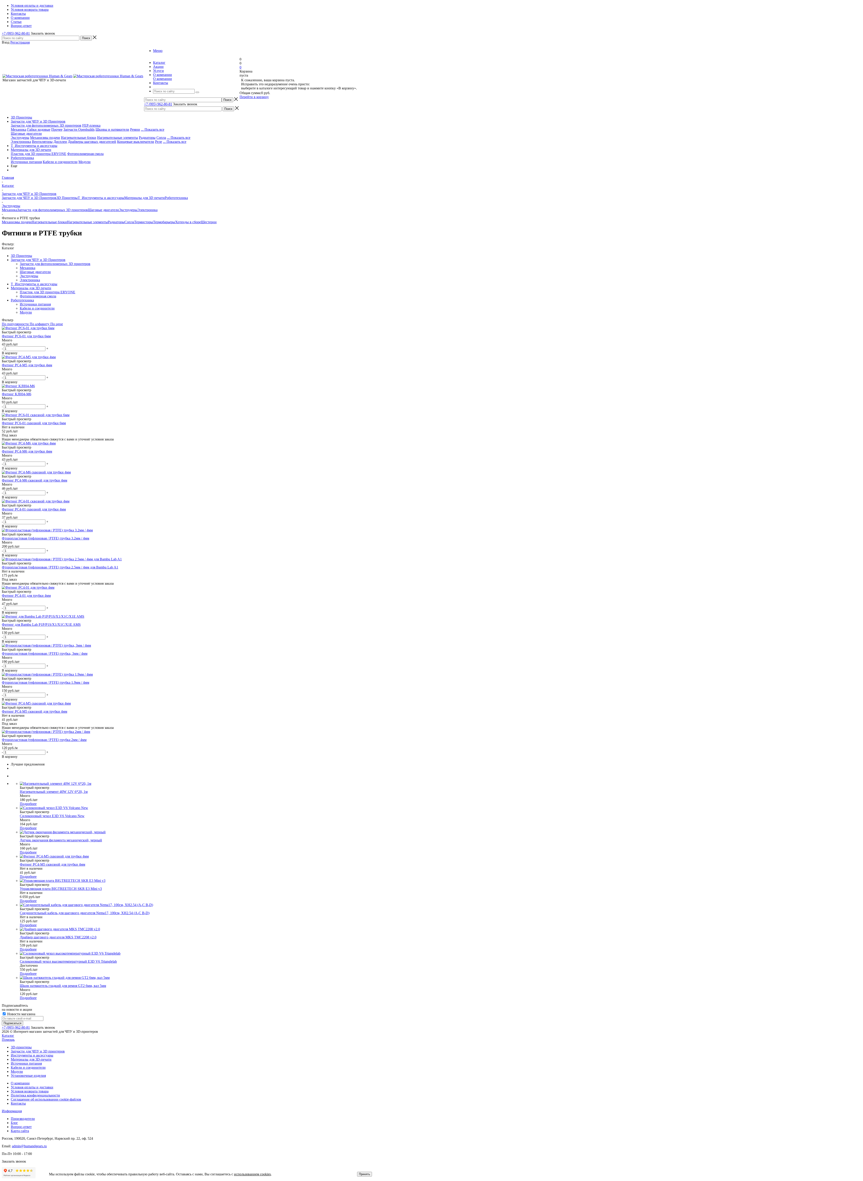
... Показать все (152, 129)
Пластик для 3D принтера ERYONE (38, 154)
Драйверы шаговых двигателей (92, 142)
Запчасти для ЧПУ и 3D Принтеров (38, 121)
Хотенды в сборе (188, 222)
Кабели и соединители (60, 162)
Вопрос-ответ (21, 1127)
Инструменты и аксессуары (32, 1055)
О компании (162, 79)
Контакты (18, 1103)
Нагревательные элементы (117, 137)
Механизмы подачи (45, 137)
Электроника (21, 142)
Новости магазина (20, 1014)
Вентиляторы (42, 142)
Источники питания (26, 162)
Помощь (8, 1040)
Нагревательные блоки (78, 137)
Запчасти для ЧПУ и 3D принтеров (38, 1051)
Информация (12, 1111)
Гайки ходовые (38, 129)
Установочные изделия (28, 1075)
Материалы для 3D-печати (31, 1059)
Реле (158, 142)
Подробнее (28, 804)
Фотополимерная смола (85, 154)
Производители (23, 1119)
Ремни (135, 129)
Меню (157, 51)
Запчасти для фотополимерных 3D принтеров (46, 125)
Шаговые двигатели (26, 133)
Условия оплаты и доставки (32, 1087)
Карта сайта (20, 1131)
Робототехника (22, 158)
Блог (14, 1123)
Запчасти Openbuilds (79, 129)
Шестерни (209, 222)
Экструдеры (20, 137)
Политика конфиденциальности (35, 1095)
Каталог (8, 1035)
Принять (364, 1174)
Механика (18, 129)
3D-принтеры (21, 1047)
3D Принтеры (21, 117)
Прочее (56, 129)
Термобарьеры (164, 222)
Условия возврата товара (30, 1091)
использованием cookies (252, 1174)
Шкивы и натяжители (112, 129)
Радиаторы (147, 137)
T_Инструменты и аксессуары (34, 146)
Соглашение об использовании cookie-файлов (46, 1099)
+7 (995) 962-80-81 (16, 33)
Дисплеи (60, 142)
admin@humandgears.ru (29, 1146)
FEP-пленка (91, 125)
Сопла (161, 137)
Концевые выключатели (135, 142)
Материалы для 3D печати (31, 150)
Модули (84, 162)
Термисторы (143, 222)
